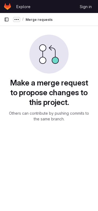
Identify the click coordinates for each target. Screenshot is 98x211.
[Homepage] (7, 6)
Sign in (86, 6)
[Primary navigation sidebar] (6, 19)
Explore (23, 6)
